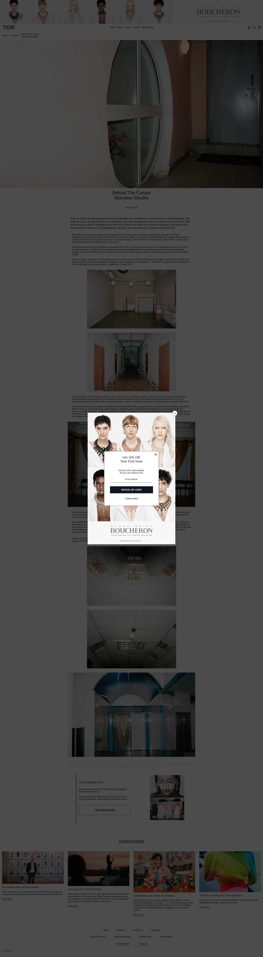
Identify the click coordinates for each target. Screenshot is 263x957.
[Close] (155, 454)
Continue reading (131, 498)
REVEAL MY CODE (131, 490)
